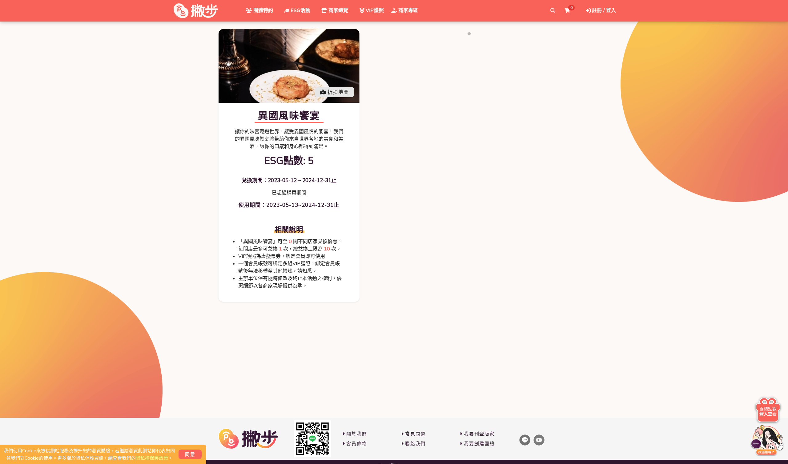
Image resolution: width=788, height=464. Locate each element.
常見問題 (415, 434)
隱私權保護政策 (152, 458)
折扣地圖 (338, 92)
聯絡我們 (415, 444)
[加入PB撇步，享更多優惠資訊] (312, 438)
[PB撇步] (196, 11)
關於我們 (356, 434)
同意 (190, 454)
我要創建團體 (479, 444)
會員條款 (356, 444)
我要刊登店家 (479, 434)
